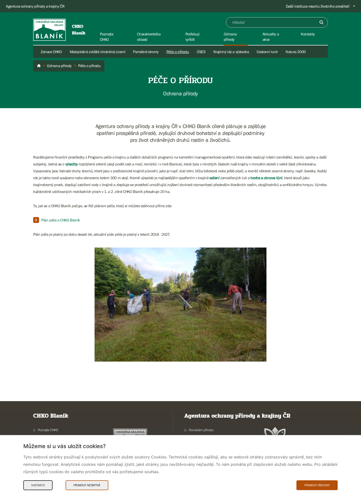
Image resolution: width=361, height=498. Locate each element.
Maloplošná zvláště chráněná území (97, 51)
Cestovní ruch (267, 51)
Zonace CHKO (51, 51)
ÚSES (201, 51)
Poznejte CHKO (48, 430)
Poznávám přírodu (201, 430)
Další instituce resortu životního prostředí (317, 6)
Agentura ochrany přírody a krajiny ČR (35, 6)
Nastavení (38, 485)
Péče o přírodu (178, 51)
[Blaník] (39, 66)
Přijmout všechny (317, 485)
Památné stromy (145, 51)
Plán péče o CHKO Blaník (60, 220)
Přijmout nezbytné (86, 485)
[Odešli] (321, 22)
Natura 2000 (296, 51)
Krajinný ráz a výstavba (231, 51)
